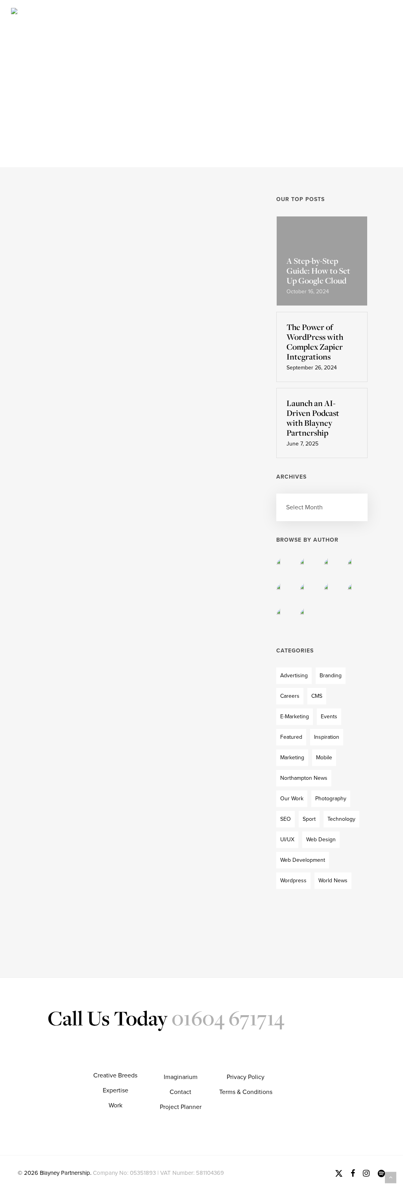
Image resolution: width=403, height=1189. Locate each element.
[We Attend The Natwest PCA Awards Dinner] (75, 451)
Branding (331, 675)
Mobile (324, 757)
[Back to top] (390, 1177)
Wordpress (293, 880)
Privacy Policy (245, 1077)
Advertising (294, 675)
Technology (341, 819)
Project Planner (181, 1107)
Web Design (321, 839)
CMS (316, 696)
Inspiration (326, 737)
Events (142, 401)
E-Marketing (294, 716)
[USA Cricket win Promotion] (75, 296)
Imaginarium (181, 1077)
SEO (285, 819)
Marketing (292, 757)
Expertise (115, 1090)
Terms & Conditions (245, 1092)
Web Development (302, 860)
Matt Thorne (169, 641)
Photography (330, 798)
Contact (180, 1092)
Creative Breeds (115, 1075)
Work (115, 1105)
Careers (289, 696)
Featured (291, 737)
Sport (309, 819)
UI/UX (287, 839)
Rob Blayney (170, 497)
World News (149, 253)
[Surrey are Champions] (75, 605)
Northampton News (303, 778)
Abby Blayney (172, 335)
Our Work (291, 798)
